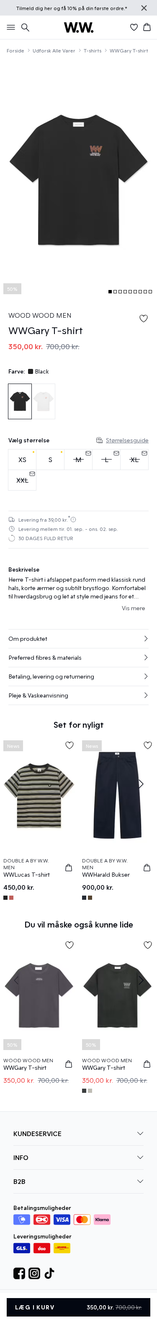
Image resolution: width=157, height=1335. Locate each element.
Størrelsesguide (127, 440)
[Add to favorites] (143, 318)
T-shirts (92, 50)
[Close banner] (144, 8)
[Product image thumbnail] (110, 291)
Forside (15, 50)
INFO (20, 1157)
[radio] (22, 459)
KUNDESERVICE (37, 1133)
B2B (19, 1181)
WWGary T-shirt (129, 50)
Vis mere (133, 607)
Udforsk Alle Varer (54, 50)
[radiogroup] (78, 470)
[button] (78, 638)
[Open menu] (9, 27)
